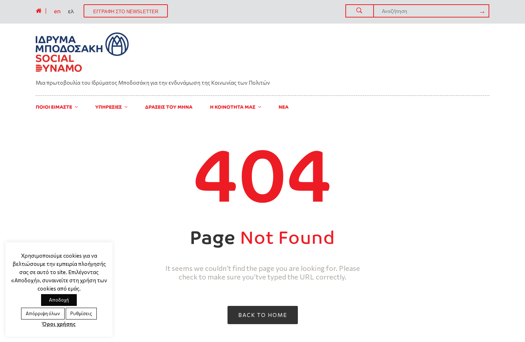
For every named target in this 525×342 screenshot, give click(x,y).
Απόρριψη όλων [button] (43, 313)
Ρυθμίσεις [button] (81, 313)
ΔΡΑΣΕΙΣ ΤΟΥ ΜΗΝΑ (168, 107)
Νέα (284, 107)
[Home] (38, 11)
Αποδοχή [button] (59, 300)
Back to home (262, 315)
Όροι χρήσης (59, 324)
